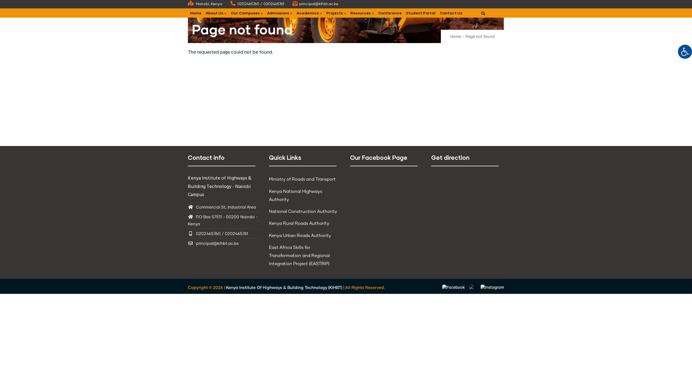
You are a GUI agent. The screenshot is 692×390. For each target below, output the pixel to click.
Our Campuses (245, 13)
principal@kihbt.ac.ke (217, 244)
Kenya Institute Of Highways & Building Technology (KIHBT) (284, 288)
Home (195, 13)
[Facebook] (454, 288)
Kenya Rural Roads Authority (299, 223)
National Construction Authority (303, 211)
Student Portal (420, 13)
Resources (360, 13)
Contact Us (451, 13)
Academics (308, 13)
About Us (214, 13)
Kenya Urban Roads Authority (300, 235)
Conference (390, 13)
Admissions (278, 13)
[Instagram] (492, 288)
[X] (473, 288)
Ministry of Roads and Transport (302, 179)
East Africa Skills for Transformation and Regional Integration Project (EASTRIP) (299, 255)
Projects (334, 13)
